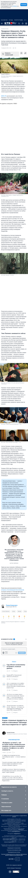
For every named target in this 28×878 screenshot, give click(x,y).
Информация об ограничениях (14, 848)
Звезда (19, 611)
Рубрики (4, 795)
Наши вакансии (6, 806)
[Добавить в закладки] (21, 53)
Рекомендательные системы (14, 852)
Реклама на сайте (6, 802)
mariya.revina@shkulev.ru (9, 842)
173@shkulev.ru (20, 829)
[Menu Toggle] (2, 23)
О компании (5, 798)
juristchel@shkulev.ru (16, 831)
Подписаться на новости (9, 787)
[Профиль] (26, 23)
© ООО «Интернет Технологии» (14, 868)
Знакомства (4, 20)
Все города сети (6, 810)
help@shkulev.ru (17, 833)
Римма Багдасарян (11, 605)
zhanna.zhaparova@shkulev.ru (9, 838)
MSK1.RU (3, 96)
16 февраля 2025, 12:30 (6, 48)
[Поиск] (19, 23)
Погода (11, 20)
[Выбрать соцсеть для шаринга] (25, 53)
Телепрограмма (18, 20)
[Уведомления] (22, 23)
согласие (14, 6)
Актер (13, 611)
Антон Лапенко (5, 611)
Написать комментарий (9, 54)
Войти (6, 653)
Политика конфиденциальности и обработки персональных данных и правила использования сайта (14, 855)
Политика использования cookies (14, 850)
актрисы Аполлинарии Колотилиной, (12, 590)
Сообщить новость (7, 791)
